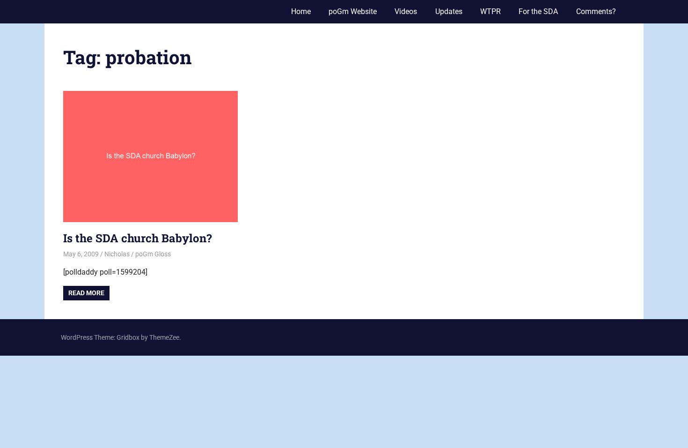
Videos (406, 11)
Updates (448, 11)
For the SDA (538, 11)
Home (301, 11)
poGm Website (353, 11)
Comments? (596, 11)
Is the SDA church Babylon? (137, 238)
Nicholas (117, 254)
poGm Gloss (153, 254)
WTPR (490, 11)
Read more (86, 293)
